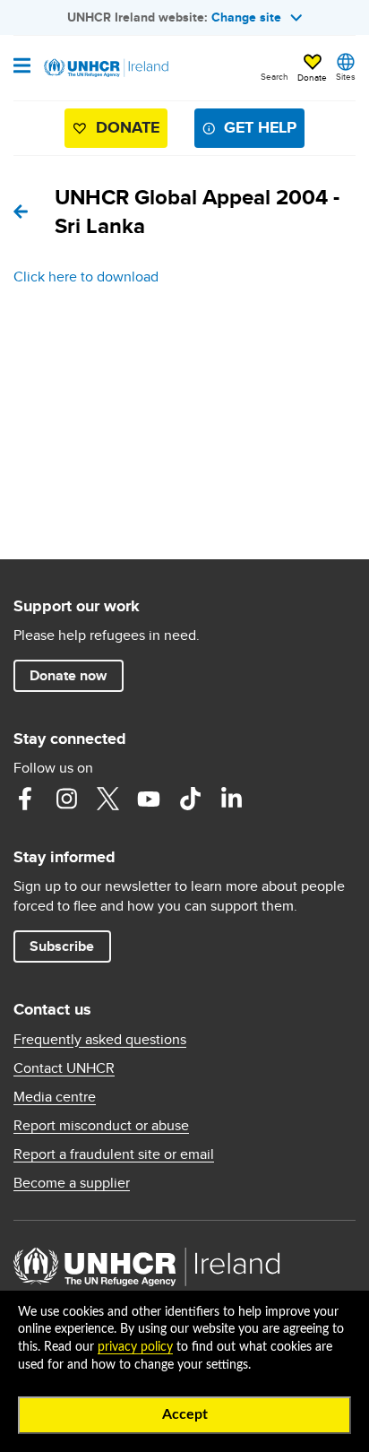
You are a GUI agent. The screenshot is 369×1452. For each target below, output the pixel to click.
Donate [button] (312, 77)
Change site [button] (246, 17)
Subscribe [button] (62, 946)
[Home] (105, 68)
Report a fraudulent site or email (113, 1154)
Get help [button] (260, 127)
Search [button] (274, 76)
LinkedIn (231, 798)
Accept (185, 1414)
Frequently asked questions (99, 1040)
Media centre (54, 1097)
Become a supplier (71, 1183)
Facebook (25, 798)
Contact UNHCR (64, 1068)
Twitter (107, 798)
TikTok (190, 798)
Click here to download (86, 276)
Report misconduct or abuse (101, 1126)
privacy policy (135, 1347)
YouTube (148, 798)
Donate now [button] (68, 675)
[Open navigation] (21, 67)
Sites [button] (346, 76)
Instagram (66, 798)
